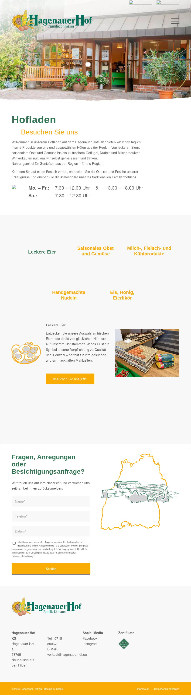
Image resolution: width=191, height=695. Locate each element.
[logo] (52, 20)
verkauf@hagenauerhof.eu (67, 654)
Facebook (90, 638)
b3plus (60, 689)
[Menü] (174, 20)
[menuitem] (140, 5)
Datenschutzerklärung (22, 556)
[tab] (42, 242)
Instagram (90, 643)
